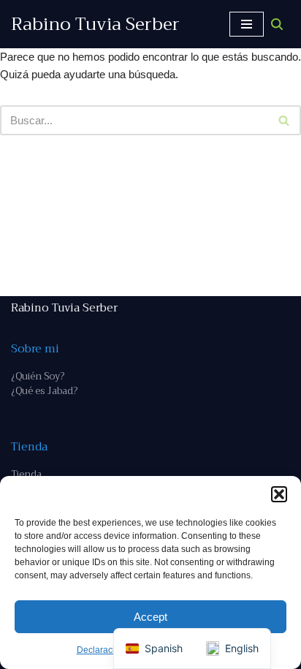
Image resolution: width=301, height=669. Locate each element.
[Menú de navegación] (246, 24)
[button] (279, 494)
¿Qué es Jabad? (44, 390)
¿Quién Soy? (37, 376)
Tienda (26, 474)
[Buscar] (277, 24)
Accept (150, 617)
